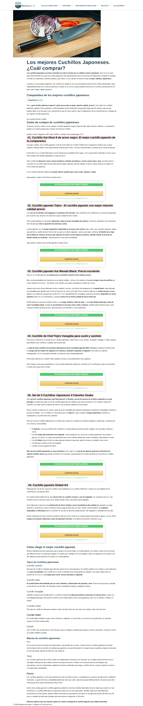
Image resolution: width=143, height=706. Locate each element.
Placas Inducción (49, 6)
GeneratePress (47, 704)
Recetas (105, 6)
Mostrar (39, 100)
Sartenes (66, 6)
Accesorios (118, 6)
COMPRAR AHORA (71, 193)
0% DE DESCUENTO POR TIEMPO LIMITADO (71, 185)
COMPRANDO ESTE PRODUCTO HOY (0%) (71, 198)
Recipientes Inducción (86, 6)
